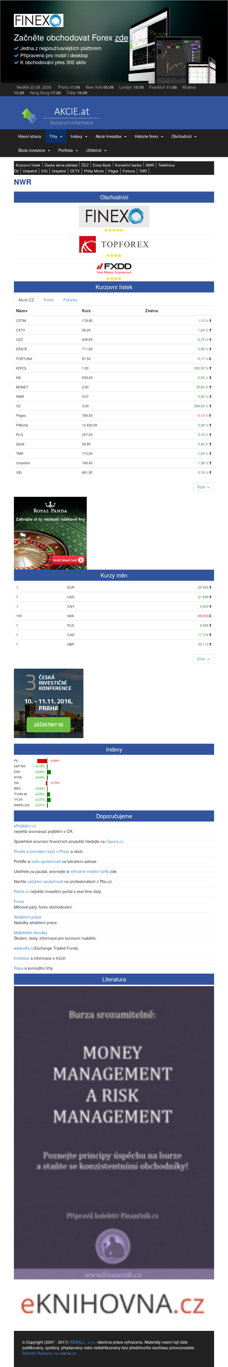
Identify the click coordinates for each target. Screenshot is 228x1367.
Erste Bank (102, 165)
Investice (21, 958)
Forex (49, 299)
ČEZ (85, 165)
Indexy (76, 136)
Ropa (18, 968)
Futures (70, 299)
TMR (143, 170)
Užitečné (93, 150)
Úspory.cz (114, 841)
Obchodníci (182, 136)
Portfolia (65, 150)
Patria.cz (21, 891)
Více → (203, 487)
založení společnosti (45, 881)
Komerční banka (128, 165)
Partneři (29, 1353)
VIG (44, 170)
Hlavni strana (29, 136)
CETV (75, 170)
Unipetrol (30, 170)
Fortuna (129, 170)
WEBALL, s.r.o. (83, 1342)
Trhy (53, 136)
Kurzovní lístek (28, 165)
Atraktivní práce (27, 917)
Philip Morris (94, 170)
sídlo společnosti (46, 861)
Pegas (113, 170)
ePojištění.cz (25, 825)
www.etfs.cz (24, 948)
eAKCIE (59, 114)
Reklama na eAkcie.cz (56, 1353)
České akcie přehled (60, 165)
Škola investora (31, 150)
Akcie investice (109, 136)
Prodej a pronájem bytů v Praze (42, 851)
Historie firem (146, 136)
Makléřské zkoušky (30, 932)
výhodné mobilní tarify (89, 871)
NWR (150, 165)
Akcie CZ (26, 299)
